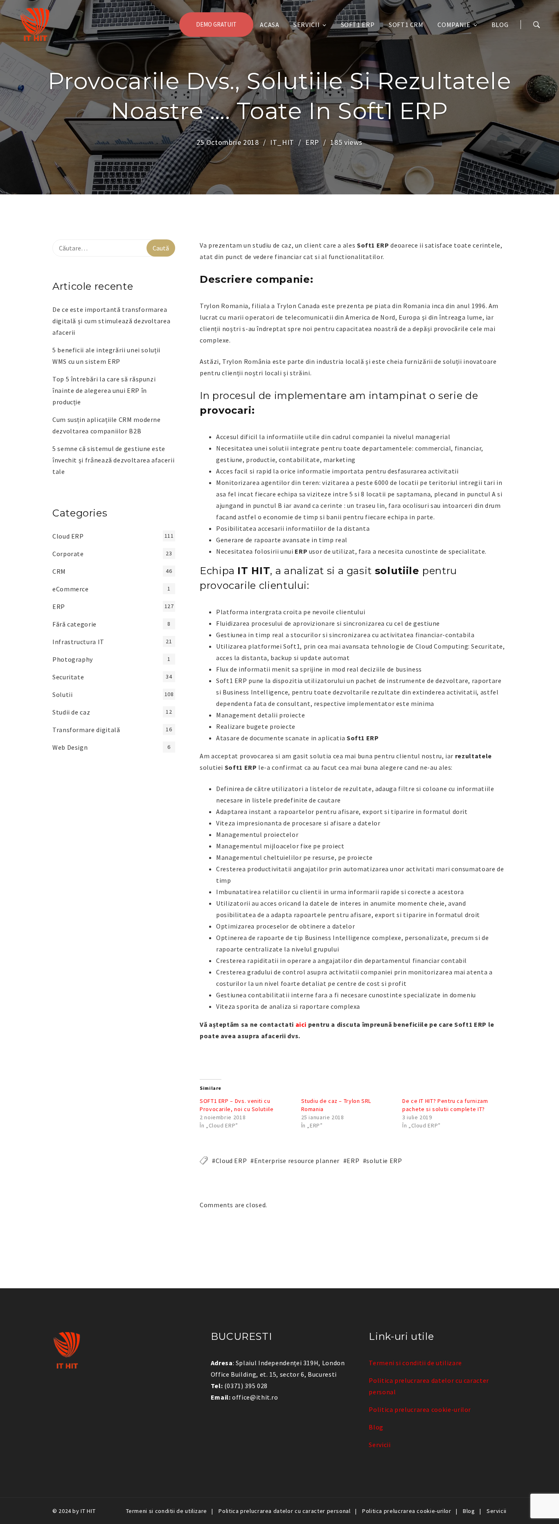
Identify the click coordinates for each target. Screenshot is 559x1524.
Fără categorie (74, 624)
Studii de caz (71, 712)
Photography (72, 659)
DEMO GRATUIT (216, 24)
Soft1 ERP (358, 24)
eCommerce (70, 589)
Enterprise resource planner (297, 1161)
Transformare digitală (86, 730)
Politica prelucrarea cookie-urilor (420, 1409)
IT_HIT (282, 142)
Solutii (62, 694)
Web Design (70, 747)
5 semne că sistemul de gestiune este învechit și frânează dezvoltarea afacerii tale (113, 460)
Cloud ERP (231, 1161)
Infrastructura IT (78, 642)
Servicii (306, 24)
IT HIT (88, 1511)
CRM (59, 571)
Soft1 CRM (406, 24)
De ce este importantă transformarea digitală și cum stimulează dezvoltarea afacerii (111, 320)
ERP (312, 142)
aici (301, 1024)
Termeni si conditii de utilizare (415, 1363)
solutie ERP (384, 1161)
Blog (500, 24)
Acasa (269, 24)
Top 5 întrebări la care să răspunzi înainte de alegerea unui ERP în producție (104, 390)
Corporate (68, 554)
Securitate (68, 677)
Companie (453, 24)
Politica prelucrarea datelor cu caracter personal (284, 1511)
